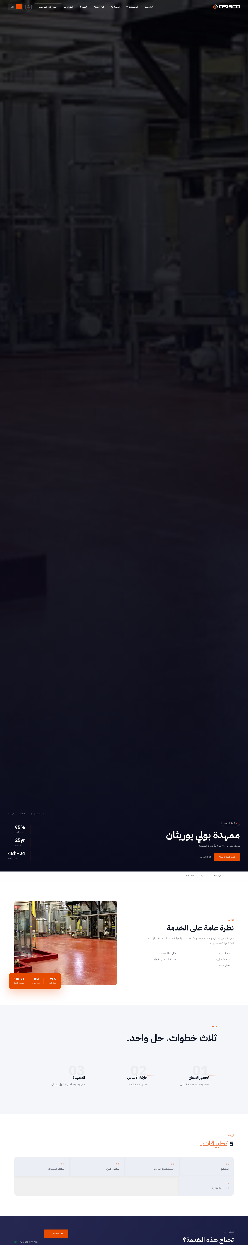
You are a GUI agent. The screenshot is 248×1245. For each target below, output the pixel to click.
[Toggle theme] (28, 7)
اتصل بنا (68, 7)
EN (12, 6)
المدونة (83, 7)
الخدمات (22, 813)
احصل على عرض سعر (47, 6)
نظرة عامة (218, 875)
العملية (203, 875)
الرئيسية (148, 7)
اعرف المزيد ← (204, 857)
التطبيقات (190, 875)
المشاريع (115, 7)
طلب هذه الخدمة (227, 857)
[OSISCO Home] (226, 6)
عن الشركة (99, 7)
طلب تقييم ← (56, 1233)
